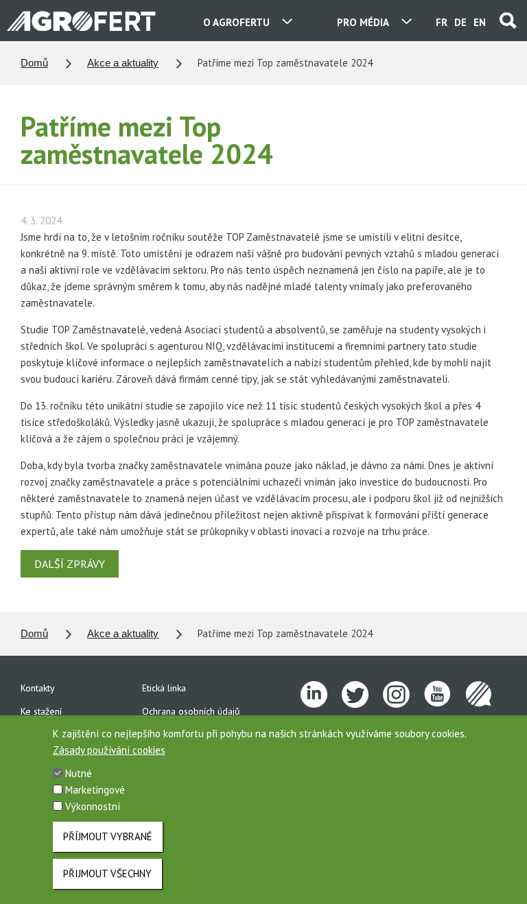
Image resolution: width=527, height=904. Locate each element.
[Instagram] (403, 695)
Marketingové (95, 789)
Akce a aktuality (123, 63)
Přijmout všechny (107, 873)
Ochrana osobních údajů (191, 711)
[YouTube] (444, 695)
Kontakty (38, 688)
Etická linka (164, 688)
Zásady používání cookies (109, 750)
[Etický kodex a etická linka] (485, 695)
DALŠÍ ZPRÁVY (69, 564)
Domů (34, 63)
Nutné (78, 773)
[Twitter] (362, 695)
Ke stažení (41, 711)
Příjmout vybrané (107, 836)
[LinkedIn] (321, 695)
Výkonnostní (92, 806)
